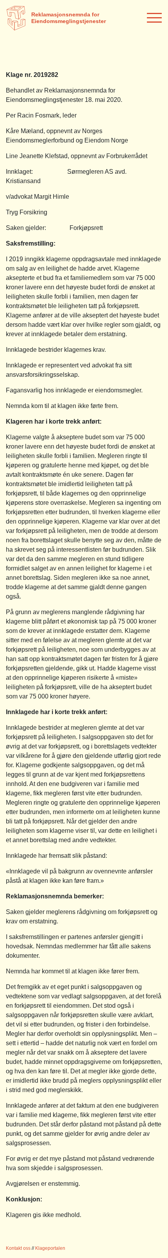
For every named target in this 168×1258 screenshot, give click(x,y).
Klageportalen (50, 1248)
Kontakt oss (18, 1248)
